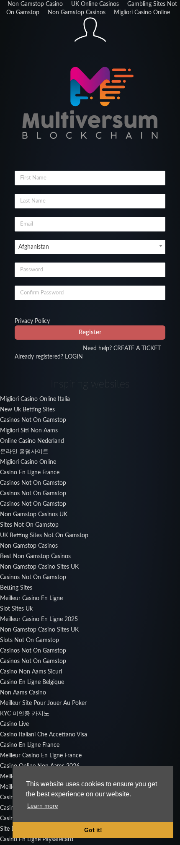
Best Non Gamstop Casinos (35, 556)
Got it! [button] (93, 830)
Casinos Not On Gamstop (33, 420)
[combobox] (90, 247)
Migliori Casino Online (142, 13)
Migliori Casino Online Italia (35, 399)
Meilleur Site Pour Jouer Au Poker (43, 703)
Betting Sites (16, 588)
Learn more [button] (42, 805)
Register (90, 332)
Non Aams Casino (23, 693)
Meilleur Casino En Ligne (31, 598)
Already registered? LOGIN (49, 357)
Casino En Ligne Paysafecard (36, 839)
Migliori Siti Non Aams (29, 431)
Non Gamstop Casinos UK (33, 514)
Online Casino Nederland (32, 441)
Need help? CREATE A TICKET (122, 348)
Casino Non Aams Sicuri (31, 672)
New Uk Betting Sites (27, 410)
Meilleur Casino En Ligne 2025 (39, 619)
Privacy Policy (32, 321)
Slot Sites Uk (16, 609)
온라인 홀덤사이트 (24, 452)
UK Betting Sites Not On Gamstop (44, 535)
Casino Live (14, 724)
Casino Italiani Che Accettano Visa (43, 735)
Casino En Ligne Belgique (32, 682)
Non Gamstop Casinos (76, 13)
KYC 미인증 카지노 (24, 714)
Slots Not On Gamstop (29, 640)
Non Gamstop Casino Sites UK (39, 567)
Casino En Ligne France (29, 473)
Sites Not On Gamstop (29, 525)
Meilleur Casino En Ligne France (41, 756)
